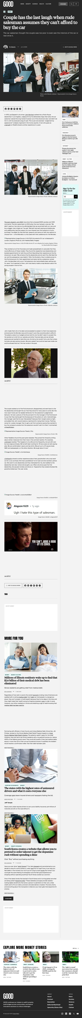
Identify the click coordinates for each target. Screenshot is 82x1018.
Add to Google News (71, 47)
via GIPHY (7, 381)
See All (75, 948)
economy (36, 695)
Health (41, 4)
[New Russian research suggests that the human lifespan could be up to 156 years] (70, 136)
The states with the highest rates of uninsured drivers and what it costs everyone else (29, 789)
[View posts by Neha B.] (5, 47)
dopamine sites (20, 881)
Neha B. (13, 47)
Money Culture (16, 675)
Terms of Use (70, 201)
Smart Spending (16, 846)
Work (64, 119)
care (43, 701)
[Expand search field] (71, 4)
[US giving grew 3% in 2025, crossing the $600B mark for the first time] (50, 963)
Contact (50, 999)
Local (64, 174)
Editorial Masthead (53, 1005)
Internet (65, 146)
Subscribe (63, 4)
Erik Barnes (8, 691)
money (43, 870)
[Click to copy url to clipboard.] (20, 109)
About (49, 996)
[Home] (4, 12)
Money (10, 11)
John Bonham (29, 115)
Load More (8, 898)
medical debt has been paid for (14, 705)
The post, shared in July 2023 (13, 222)
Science (35, 4)
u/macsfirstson (9, 427)
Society (28, 4)
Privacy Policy (66, 203)
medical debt (23, 697)
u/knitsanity (8, 459)
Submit (76, 197)
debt (32, 697)
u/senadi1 (7, 125)
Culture (48, 4)
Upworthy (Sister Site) (54, 1007)
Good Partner (8, 799)
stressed (36, 866)
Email (65, 193)
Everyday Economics (11, 785)
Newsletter (51, 1002)
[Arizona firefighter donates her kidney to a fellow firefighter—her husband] (70, 176)
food (32, 868)
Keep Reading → (9, 747)
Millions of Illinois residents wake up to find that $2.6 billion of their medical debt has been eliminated (30, 680)
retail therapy (22, 866)
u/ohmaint (7, 442)
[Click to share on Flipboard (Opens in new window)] (14, 109)
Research (65, 132)
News (22, 4)
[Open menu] (76, 4)
